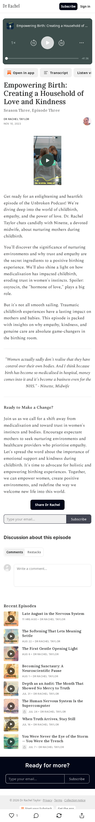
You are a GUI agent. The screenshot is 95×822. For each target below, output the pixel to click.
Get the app (66, 809)
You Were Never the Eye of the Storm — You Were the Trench (55, 738)
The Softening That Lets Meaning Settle (51, 633)
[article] (47, 618)
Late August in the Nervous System (53, 613)
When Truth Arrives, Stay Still (48, 719)
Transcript (59, 72)
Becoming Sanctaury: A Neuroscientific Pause (42, 668)
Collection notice (75, 800)
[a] (47, 160)
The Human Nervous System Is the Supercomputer (52, 703)
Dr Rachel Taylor (16, 119)
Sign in (85, 6)
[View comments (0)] (36, 815)
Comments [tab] (14, 552)
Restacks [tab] (34, 552)
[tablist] (24, 552)
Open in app (23, 72)
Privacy (47, 800)
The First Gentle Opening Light (50, 648)
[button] (13, 43)
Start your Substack (38, 809)
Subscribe (68, 6)
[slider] (42, 58)
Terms (58, 800)
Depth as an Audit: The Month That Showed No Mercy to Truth (52, 685)
